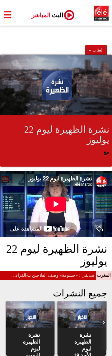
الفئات (97, 50)
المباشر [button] (45, 15)
